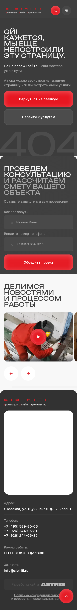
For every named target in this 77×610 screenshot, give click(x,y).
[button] (66, 10)
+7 (6, 526)
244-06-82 (28, 535)
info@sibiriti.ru (16, 571)
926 (13, 531)
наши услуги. (60, 85)
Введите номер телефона (24, 234)
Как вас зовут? (16, 212)
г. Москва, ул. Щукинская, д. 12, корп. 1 (37, 509)
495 (13, 526)
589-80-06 (28, 526)
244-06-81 (27, 531)
